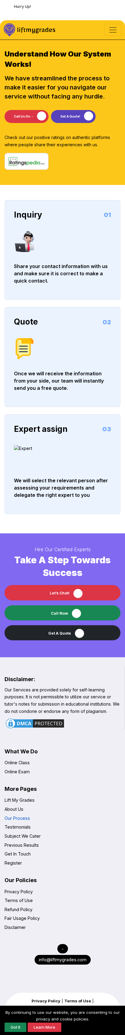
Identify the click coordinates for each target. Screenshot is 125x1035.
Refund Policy (18, 909)
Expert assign (41, 429)
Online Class (17, 762)
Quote (26, 321)
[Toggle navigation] (112, 30)
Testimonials (18, 827)
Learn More (44, 1027)
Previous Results (22, 845)
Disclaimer (15, 927)
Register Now (63, 13)
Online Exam (17, 771)
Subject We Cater (23, 836)
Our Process (17, 818)
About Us (14, 809)
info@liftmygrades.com (62, 959)
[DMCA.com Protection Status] (35, 723)
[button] (62, 632)
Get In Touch (18, 853)
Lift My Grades (20, 800)
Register (13, 862)
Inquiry (28, 214)
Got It (15, 1027)
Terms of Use (19, 900)
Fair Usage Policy (22, 918)
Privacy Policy (19, 891)
